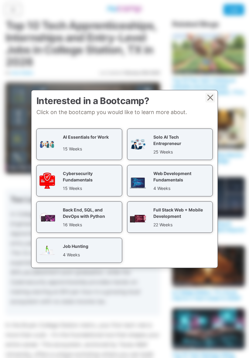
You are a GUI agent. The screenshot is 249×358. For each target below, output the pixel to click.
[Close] (210, 98)
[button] (79, 144)
